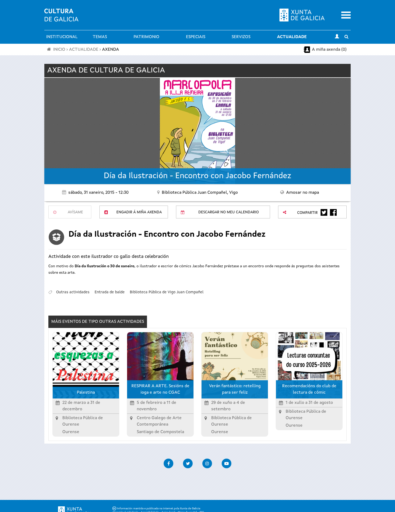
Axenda (110, 49)
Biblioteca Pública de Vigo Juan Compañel (166, 292)
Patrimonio (146, 37)
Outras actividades (72, 292)
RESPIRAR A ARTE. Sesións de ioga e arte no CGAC (160, 389)
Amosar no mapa (302, 193)
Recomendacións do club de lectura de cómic (309, 389)
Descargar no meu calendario (228, 212)
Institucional (62, 37)
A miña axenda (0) (329, 49)
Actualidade (292, 37)
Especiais (195, 37)
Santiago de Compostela (160, 432)
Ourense (70, 432)
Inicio (59, 49)
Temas (100, 37)
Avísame (75, 212)
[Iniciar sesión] (337, 37)
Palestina (86, 392)
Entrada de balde (110, 292)
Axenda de (106, 70)
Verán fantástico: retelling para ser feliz (235, 389)
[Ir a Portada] (61, 18)
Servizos (241, 37)
